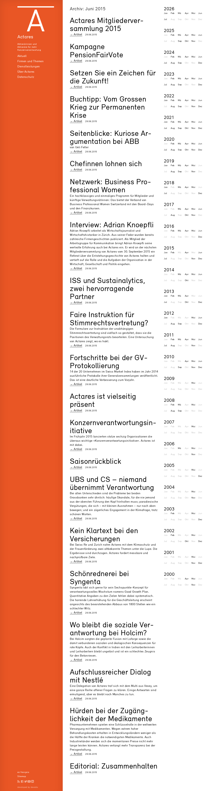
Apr (187, 13)
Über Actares (25, 71)
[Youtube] (29, 781)
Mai (193, 13)
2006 (169, 443)
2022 (169, 95)
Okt (186, 41)
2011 (169, 335)
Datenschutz (25, 77)
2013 (169, 291)
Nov (193, 41)
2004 (169, 487)
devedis (34, 787)
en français (23, 772)
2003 (169, 508)
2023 (169, 74)
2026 (169, 8)
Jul (165, 19)
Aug (173, 62)
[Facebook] (22, 781)
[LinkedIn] (32, 781)
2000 (169, 574)
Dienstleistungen (28, 66)
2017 (169, 204)
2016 (169, 226)
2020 (169, 139)
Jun (200, 13)
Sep (180, 41)
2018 (169, 182)
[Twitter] (25, 781)
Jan (166, 13)
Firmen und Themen (30, 61)
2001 (169, 552)
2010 (169, 356)
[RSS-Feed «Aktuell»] (18, 781)
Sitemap (21, 776)
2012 (169, 313)
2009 (169, 378)
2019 (169, 161)
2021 (169, 117)
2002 (169, 530)
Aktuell (22, 56)
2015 (169, 248)
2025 (169, 30)
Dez (200, 62)
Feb (173, 13)
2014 (169, 269)
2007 (169, 422)
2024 (169, 52)
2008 (169, 400)
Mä (179, 13)
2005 (169, 465)
